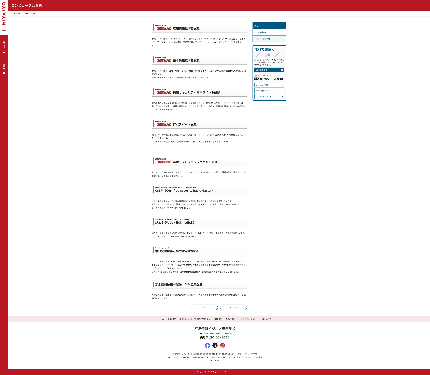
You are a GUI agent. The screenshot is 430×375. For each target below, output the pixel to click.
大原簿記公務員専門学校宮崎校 (204, 354)
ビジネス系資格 (260, 32)
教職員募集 (218, 319)
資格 (19, 13)
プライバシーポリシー (249, 319)
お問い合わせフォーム (264, 90)
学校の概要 (172, 319)
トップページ (233, 307)
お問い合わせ (266, 319)
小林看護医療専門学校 (200, 357)
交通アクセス (184, 319)
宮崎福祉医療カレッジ (226, 354)
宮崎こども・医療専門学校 (221, 357)
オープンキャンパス (263, 96)
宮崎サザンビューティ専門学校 (178, 357)
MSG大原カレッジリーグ (181, 354)
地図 (229, 334)
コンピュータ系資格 (262, 39)
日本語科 (259, 357)
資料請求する (261, 70)
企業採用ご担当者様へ (202, 319)
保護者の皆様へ (231, 319)
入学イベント (4, 44)
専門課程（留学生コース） (243, 357)
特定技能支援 (215, 360)
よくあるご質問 (262, 85)
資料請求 (4, 67)
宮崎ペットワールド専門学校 (247, 354)
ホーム (13, 13)
